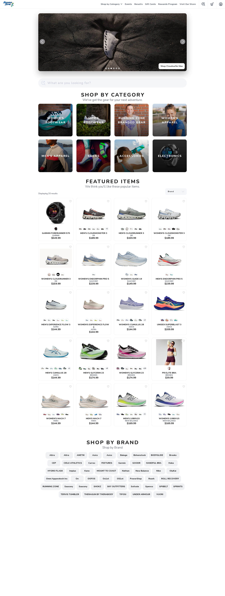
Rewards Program (167, 4)
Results (138, 4)
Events (128, 4)
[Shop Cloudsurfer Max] (112, 42)
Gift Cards (150, 4)
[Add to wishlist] (70, 201)
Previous (42, 41)
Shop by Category (110, 4)
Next (182, 41)
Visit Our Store (188, 4)
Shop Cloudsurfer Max (172, 66)
